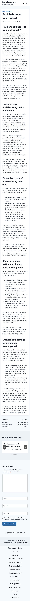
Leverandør (15, 591)
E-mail (5, 506)
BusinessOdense (15, 576)
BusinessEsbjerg (15, 580)
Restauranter (15, 555)
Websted (6, 513)
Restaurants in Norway (15, 562)
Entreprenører (15, 598)
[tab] (13, 454)
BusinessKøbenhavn (15, 573)
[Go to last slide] (4, 447)
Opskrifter (9, 11)
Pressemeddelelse (15, 587)
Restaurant (15, 552)
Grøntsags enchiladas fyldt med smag (7, 423)
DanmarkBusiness (15, 569)
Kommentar (6, 473)
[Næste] (25, 447)
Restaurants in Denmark (15, 558)
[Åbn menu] (26, 3)
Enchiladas (6, 21)
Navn (5, 498)
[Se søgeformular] (23, 3)
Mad (3, 11)
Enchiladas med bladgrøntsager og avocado (22, 423)
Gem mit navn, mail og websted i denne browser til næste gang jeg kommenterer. (15, 518)
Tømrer (15, 594)
